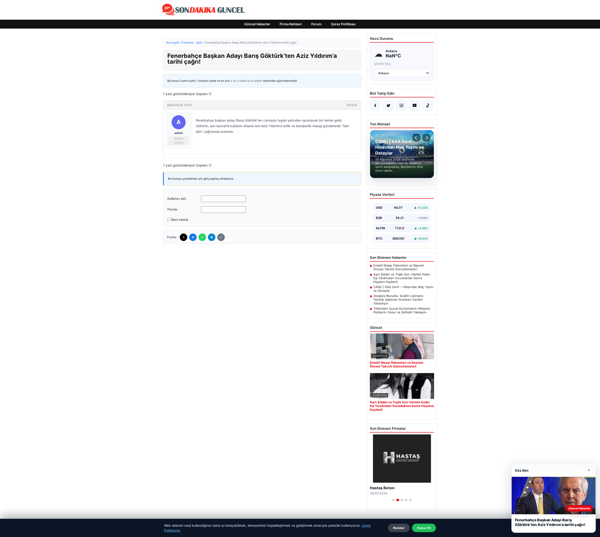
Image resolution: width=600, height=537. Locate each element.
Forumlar (188, 42)
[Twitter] (183, 237)
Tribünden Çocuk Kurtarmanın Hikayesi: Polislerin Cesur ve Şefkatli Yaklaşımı (402, 310)
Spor (199, 42)
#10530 (352, 105)
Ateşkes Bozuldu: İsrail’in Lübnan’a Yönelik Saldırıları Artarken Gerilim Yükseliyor (398, 299)
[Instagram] (401, 105)
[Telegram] (211, 237)
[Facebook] (193, 237)
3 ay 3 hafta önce (242, 80)
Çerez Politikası (343, 24)
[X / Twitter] (388, 105)
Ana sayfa (172, 42)
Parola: (172, 209)
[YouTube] (414, 105)
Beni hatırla (179, 220)
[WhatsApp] (202, 237)
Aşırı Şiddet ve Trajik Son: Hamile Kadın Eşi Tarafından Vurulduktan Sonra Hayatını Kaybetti (401, 278)
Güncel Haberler (257, 24)
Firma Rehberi (291, 24)
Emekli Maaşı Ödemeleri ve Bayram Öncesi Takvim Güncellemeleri (398, 267)
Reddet (399, 528)
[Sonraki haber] (426, 138)
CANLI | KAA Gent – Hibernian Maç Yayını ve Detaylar (403, 289)
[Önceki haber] (416, 138)
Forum (316, 24)
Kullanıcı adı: (176, 198)
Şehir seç (382, 64)
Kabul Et (424, 528)
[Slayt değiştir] (393, 500)
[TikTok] (427, 105)
